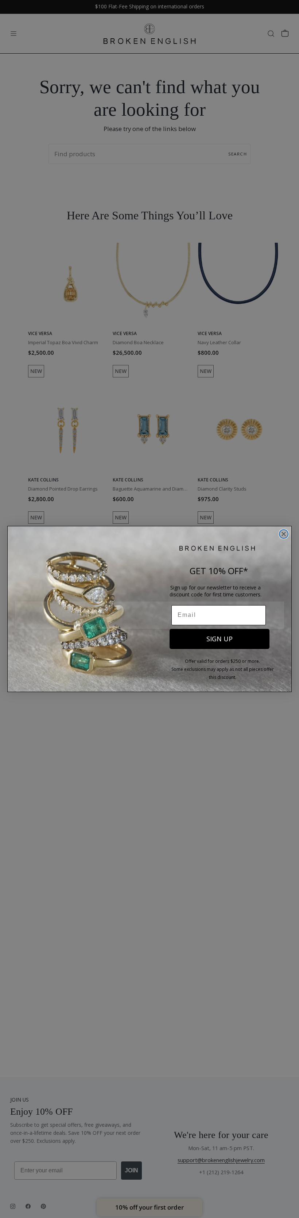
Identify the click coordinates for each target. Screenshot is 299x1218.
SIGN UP (219, 638)
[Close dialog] (283, 534)
